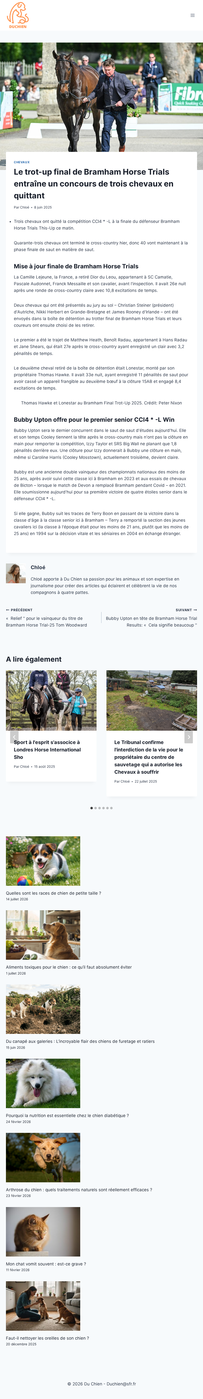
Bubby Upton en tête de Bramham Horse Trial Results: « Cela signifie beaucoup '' (151, 618)
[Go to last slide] (14, 737)
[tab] (91, 808)
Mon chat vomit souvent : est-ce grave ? (46, 1263)
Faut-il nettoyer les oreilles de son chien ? (47, 1338)
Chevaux (22, 162)
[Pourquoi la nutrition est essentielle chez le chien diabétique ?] (101, 1083)
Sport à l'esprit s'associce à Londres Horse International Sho (47, 749)
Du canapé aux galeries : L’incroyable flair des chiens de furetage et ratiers (80, 1041)
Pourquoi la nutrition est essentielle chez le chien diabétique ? (67, 1115)
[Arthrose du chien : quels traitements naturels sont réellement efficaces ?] (101, 1157)
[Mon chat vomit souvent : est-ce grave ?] (101, 1232)
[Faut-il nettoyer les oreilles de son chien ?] (101, 1306)
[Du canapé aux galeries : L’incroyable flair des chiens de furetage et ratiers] (101, 1009)
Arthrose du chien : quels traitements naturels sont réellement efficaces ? (79, 1189)
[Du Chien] (18, 15)
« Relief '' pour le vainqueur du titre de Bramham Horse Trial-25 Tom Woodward (46, 618)
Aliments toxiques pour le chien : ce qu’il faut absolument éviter (69, 967)
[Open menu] (192, 15)
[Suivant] (188, 737)
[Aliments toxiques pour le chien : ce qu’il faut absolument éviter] (101, 935)
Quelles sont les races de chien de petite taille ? (53, 893)
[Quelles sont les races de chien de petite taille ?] (101, 861)
